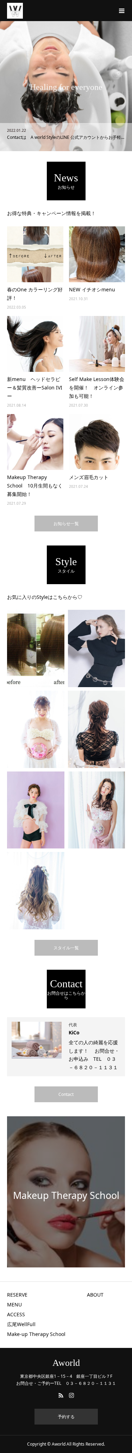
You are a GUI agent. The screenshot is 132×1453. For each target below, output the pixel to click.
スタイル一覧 (66, 948)
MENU (14, 1304)
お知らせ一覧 (66, 524)
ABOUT (95, 1294)
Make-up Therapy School (36, 1334)
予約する (66, 1417)
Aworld (66, 1363)
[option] (66, 86)
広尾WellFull (23, 1324)
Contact (66, 1094)
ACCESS (16, 1314)
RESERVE (17, 1294)
